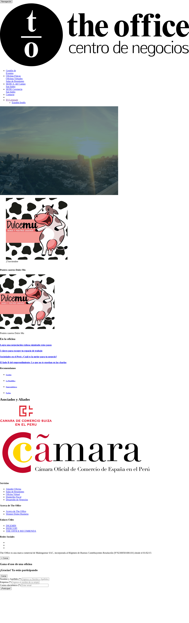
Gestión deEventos (11, 72)
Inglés (23, 102)
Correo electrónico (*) (10, 585)
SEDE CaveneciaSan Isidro (14, 90)
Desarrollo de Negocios (17, 499)
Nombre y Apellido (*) (10, 579)
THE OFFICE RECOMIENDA (21, 531)
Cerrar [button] (3, 576)
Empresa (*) (5, 582)
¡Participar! (5, 588)
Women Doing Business (17, 514)
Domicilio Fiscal (13, 497)
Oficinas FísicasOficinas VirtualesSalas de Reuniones (15, 78)
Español (16, 102)
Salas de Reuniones (15, 491)
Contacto (10, 94)
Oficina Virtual (13, 494)
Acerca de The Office (16, 511)
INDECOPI (11, 528)
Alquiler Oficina (13, 489)
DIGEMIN (11, 525)
